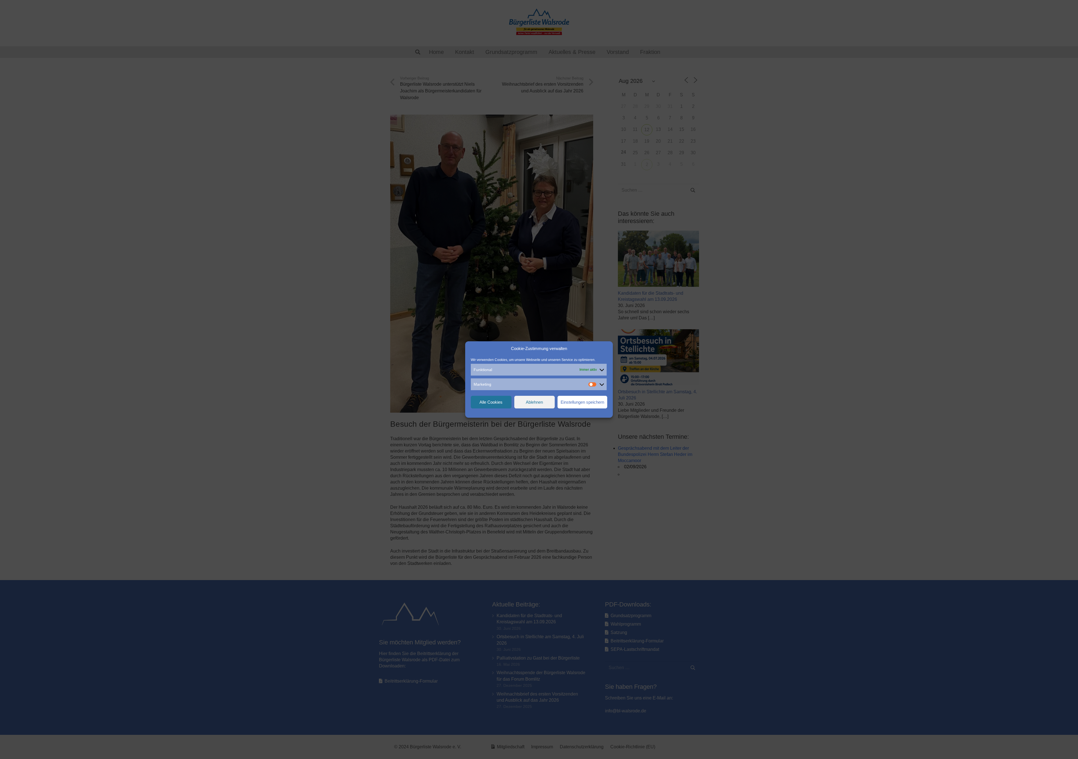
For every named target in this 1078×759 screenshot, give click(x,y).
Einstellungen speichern (582, 402)
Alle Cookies (491, 402)
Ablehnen (534, 402)
